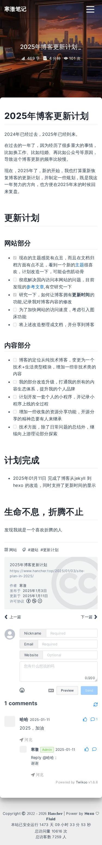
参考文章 (35, 286)
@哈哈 (48, 757)
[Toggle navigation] (90, 9)
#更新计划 (50, 549)
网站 (13, 549)
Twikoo (82, 782)
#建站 (33, 549)
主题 (79, 264)
